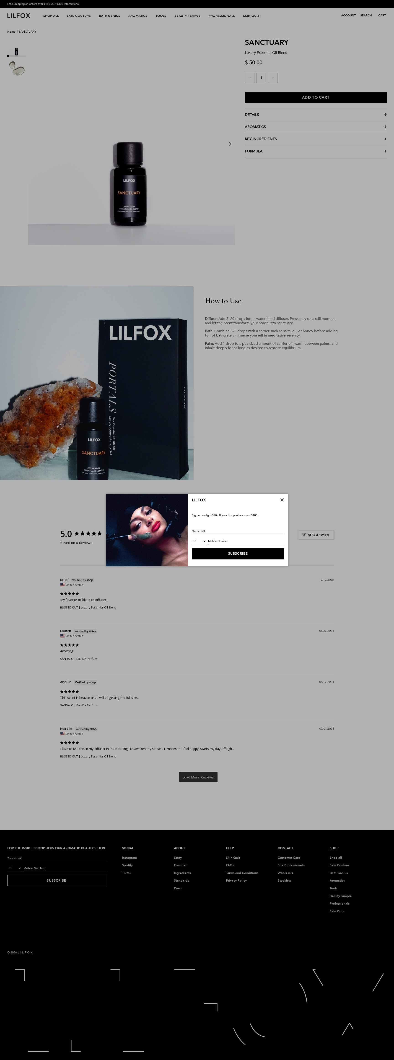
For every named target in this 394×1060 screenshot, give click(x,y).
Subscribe (238, 553)
